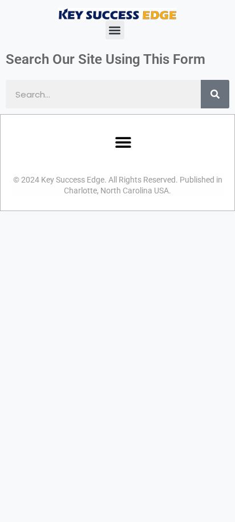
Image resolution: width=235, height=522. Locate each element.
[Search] (215, 94)
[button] (115, 30)
